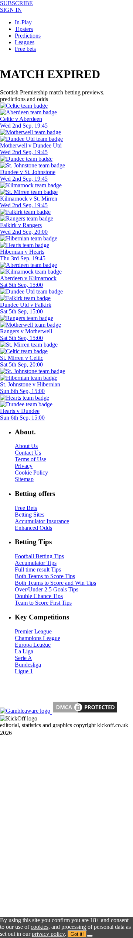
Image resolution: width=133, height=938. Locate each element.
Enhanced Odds (33, 528)
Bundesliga (28, 664)
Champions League (37, 638)
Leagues (24, 42)
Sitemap (24, 479)
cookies (39, 927)
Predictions (28, 35)
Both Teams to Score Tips (45, 576)
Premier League (33, 631)
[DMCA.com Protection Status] (84, 712)
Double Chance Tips (39, 596)
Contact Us (28, 452)
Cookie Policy (31, 472)
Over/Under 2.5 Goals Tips (46, 589)
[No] (90, 936)
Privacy (24, 466)
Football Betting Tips (39, 556)
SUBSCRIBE (16, 3)
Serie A (23, 658)
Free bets (25, 49)
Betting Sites (29, 514)
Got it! (77, 934)
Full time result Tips (38, 569)
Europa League (33, 645)
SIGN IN (11, 10)
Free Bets (26, 508)
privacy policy (48, 934)
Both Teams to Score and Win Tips (55, 583)
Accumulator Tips (36, 563)
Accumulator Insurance (42, 521)
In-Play (23, 22)
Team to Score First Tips (43, 603)
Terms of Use (30, 459)
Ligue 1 (24, 671)
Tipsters (24, 29)
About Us (26, 446)
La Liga (24, 651)
